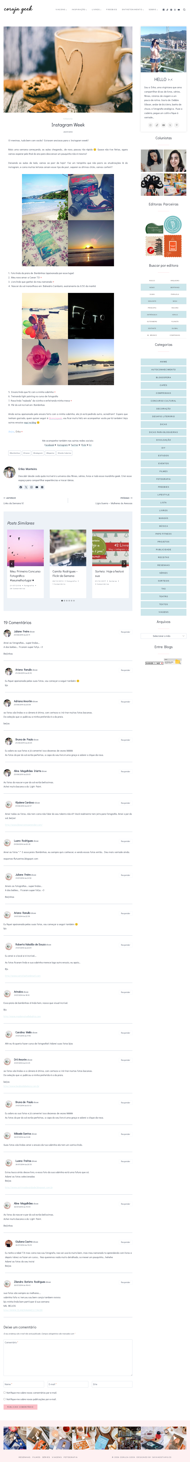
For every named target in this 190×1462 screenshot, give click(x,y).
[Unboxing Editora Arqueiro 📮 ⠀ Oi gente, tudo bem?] (60, 1438)
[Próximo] (124, 563)
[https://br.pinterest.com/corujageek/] (176, 125)
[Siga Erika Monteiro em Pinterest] (42, 487)
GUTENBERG (152, 321)
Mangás (163, 518)
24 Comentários (17, 588)
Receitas (163, 557)
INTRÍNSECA (152, 314)
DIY (164, 448)
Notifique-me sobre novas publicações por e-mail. (31, 1399)
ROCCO (152, 280)
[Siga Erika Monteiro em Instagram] (31, 487)
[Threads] (175, 10)
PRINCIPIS (152, 308)
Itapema (50, 453)
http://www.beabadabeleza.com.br (21, 1086)
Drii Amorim (20, 1059)
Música (163, 526)
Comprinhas (163, 393)
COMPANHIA (175, 335)
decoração (163, 409)
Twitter (74, 444)
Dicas (163, 424)
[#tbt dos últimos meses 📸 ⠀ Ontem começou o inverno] (129, 1438)
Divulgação (163, 440)
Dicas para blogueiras (163, 432)
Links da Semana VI (14, 501)
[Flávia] (152, 161)
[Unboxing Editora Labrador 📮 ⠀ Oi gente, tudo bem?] (37, 1438)
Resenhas (163, 565)
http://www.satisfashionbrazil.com (23, 975)
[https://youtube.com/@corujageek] (163, 125)
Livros (163, 510)
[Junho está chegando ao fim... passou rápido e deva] (106, 1438)
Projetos (164, 542)
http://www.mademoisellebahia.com (22, 1016)
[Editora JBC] (154, 246)
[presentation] (25, 548)
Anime (163, 362)
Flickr (83, 444)
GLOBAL (175, 328)
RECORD (175, 308)
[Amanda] (175, 161)
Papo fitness (164, 534)
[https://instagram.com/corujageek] (150, 125)
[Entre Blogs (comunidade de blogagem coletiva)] (173, 661)
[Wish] (173, 225)
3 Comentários (102, 584)
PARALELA (175, 294)
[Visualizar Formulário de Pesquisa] (184, 10)
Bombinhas (15, 453)
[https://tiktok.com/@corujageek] (157, 125)
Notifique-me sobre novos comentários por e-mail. (32, 1392)
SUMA (152, 294)
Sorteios (113, 581)
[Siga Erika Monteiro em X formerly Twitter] (26, 487)
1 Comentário (59, 584)
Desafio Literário (163, 416)
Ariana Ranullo (22, 913)
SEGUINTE (152, 301)
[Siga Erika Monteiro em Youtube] (36, 487)
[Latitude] (154, 228)
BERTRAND (175, 287)
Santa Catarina (64, 453)
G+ (90, 444)
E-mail (53, 1384)
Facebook (49, 444)
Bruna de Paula (24, 1102)
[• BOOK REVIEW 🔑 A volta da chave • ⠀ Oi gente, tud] (152, 1438)
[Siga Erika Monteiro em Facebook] (20, 487)
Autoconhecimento (163, 370)
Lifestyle (164, 495)
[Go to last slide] (12, 563)
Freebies (111, 9)
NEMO (152, 287)
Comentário (11, 1342)
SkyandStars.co (162, 1457)
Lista (163, 503)
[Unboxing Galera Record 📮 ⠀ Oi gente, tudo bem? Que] (83, 1438)
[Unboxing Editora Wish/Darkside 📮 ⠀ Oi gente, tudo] (15, 1438)
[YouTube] (179, 10)
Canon (26, 453)
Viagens (164, 612)
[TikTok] (167, 10)
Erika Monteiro (27, 469)
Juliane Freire (23, 874)
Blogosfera (163, 378)
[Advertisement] (163, 687)
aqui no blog (30, 422)
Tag (164, 589)
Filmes (164, 471)
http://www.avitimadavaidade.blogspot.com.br (29, 1187)
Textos (163, 604)
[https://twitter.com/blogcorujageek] (170, 125)
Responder (125, 632)
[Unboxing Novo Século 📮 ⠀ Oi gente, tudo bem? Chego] (175, 1438)
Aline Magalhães (23, 1203)
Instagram (62, 444)
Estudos (163, 456)
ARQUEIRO (175, 280)
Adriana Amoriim (23, 701)
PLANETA (175, 321)
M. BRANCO (152, 335)
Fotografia (68, 119)
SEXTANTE (152, 328)
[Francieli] (152, 184)
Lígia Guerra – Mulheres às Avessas (114, 501)
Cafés (163, 385)
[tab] (62, 600)
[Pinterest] (171, 10)
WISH (175, 301)
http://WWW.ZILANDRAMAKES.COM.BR (23, 1310)
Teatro (163, 596)
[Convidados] (175, 184)
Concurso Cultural (163, 401)
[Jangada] (173, 246)
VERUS (175, 314)
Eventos (163, 463)
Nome (8, 1384)
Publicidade (163, 550)
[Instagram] (164, 10)
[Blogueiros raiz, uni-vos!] (154, 663)
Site (95, 1384)
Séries (163, 573)
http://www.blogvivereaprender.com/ (23, 824)
